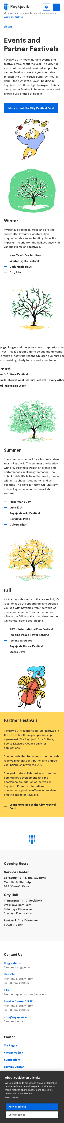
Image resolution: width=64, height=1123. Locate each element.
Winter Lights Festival (24, 261)
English (46, 7)
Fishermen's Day (20, 502)
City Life (15, 272)
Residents (15, 13)
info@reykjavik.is (15, 1019)
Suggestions (17, 965)
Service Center (14, 1066)
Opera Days (17, 652)
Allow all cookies (17, 1107)
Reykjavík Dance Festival (26, 646)
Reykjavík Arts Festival (25, 513)
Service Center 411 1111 (19, 1006)
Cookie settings (17, 1115)
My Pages (10, 1045)
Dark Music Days (21, 266)
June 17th (16, 507)
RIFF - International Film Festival (31, 629)
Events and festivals (13, 16)
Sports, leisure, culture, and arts (38, 13)
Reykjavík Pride (20, 519)
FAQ (25, 992)
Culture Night (19, 524)
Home (5, 13)
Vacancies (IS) (13, 1052)
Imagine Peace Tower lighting (29, 635)
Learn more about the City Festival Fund (33, 806)
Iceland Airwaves (21, 640)
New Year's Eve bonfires (25, 255)
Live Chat (18, 979)
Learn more (11, 1097)
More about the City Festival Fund (31, 108)
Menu (56, 7)
